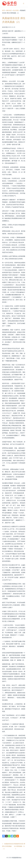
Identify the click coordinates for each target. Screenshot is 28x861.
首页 (3, 10)
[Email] (14, 836)
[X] (6, 836)
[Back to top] (25, 859)
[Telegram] (12, 836)
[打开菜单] (23, 3)
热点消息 (16, 10)
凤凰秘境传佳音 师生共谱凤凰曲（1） (8, 846)
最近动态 (9, 10)
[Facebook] (3, 836)
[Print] (17, 836)
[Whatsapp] (9, 836)
